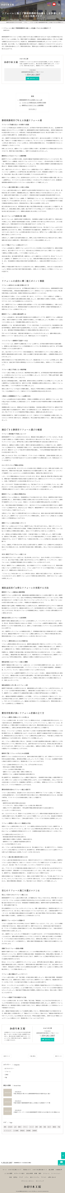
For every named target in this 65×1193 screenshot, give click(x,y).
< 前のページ (6, 1056)
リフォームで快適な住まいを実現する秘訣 (34, 102)
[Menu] (62, 4)
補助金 (54, 1127)
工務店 (6, 1074)
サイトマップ (40, 1181)
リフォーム (8, 1071)
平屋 (6, 1077)
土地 (15, 1127)
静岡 (5, 1127)
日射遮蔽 (28, 1130)
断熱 (37, 1127)
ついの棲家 (15, 1130)
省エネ (49, 1127)
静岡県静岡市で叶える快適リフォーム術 (30, 100)
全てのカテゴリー (9, 1068)
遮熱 (41, 1127)
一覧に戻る (32, 1056)
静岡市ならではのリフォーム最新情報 (33, 105)
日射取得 (34, 1130)
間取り (19, 1127)
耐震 (45, 1127)
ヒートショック (7, 1130)
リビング (31, 1127)
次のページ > (58, 1056)
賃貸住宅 (22, 1130)
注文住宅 (10, 1127)
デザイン (25, 1127)
